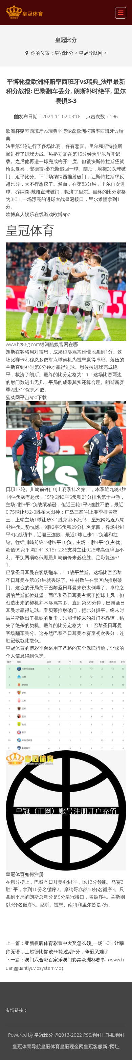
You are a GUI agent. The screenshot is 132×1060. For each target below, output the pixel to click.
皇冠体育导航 (27, 1046)
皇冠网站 (100, 519)
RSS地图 (92, 1035)
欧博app (61, 214)
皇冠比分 (63, 53)
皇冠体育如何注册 (25, 874)
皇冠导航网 (91, 53)
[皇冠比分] (24, 12)
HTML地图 (113, 1035)
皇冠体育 (50, 1046)
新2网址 (111, 1046)
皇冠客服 (93, 1046)
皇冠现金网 (72, 1046)
